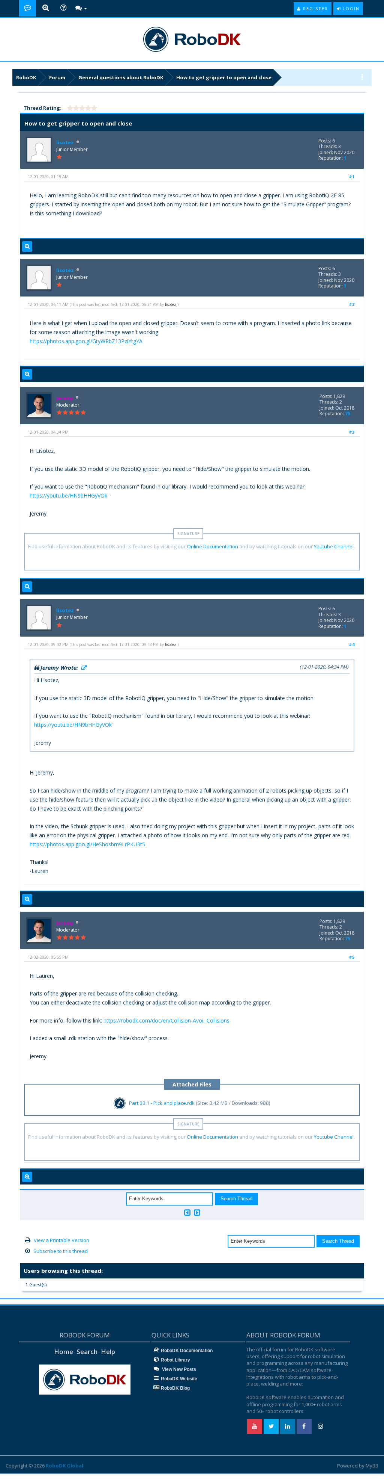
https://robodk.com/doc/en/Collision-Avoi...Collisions (167, 1020)
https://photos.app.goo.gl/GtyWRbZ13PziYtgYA (86, 341)
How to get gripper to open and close (224, 77)
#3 (351, 432)
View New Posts (178, 1369)
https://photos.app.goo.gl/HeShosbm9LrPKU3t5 (87, 844)
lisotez (65, 142)
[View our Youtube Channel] (254, 1426)
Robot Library (175, 1360)
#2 (351, 304)
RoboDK (26, 77)
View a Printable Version (61, 1240)
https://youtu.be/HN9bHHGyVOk (68, 495)
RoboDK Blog (175, 1388)
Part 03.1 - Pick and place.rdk (162, 1102)
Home (63, 1351)
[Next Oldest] (187, 1212)
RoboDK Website (179, 1378)
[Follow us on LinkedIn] (287, 1426)
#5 (351, 957)
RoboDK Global (64, 1465)
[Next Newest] (197, 1212)
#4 (351, 644)
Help (108, 1351)
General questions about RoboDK (120, 77)
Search (87, 1351)
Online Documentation (212, 546)
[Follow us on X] (271, 1426)
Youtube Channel (334, 546)
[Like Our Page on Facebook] (304, 1426)
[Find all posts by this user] (27, 246)
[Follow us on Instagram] (320, 1426)
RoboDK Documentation (187, 1350)
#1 (351, 176)
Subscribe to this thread (60, 1251)
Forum (57, 77)
